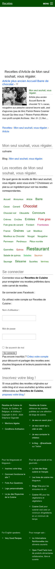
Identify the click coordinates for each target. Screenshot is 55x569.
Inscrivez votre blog (13, 468)
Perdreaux (21, 241)
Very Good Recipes (13, 538)
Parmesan (8, 241)
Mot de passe (8, 328)
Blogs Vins (36, 485)
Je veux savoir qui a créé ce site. (40, 427)
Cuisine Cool (37, 506)
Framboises (43, 224)
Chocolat (30, 205)
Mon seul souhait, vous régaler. (40, 91)
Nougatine (43, 236)
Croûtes (18, 219)
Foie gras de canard (13, 224)
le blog (35, 443)
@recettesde (45, 443)
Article (29, 199)
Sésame (20, 261)
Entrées (30, 219)
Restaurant (37, 248)
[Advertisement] (27, 36)
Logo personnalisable (14, 488)
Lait (28, 230)
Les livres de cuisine (41, 477)
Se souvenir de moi (15, 347)
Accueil (7, 199)
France (7, 230)
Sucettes (33, 261)
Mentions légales (12, 423)
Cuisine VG (37, 494)
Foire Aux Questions (14, 482)
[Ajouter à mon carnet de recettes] (17, 84)
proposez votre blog (13, 394)
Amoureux (18, 199)
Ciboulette (24, 212)
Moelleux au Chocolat (14, 236)
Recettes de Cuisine (10, 405)
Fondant (30, 224)
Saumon (38, 255)
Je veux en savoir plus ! (42, 420)
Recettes (7, 3)
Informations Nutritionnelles (39, 540)
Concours (38, 212)
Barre (39, 199)
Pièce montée (36, 241)
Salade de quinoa (12, 255)
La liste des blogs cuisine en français (40, 470)
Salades (27, 255)
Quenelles (8, 249)
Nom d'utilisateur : (11, 309)
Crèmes (7, 219)
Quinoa (19, 249)
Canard (16, 206)
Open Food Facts (39, 550)
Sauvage (8, 261)
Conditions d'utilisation (14, 428)
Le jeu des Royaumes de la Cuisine (14, 495)
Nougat (31, 236)
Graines (18, 230)
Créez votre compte (37, 356)
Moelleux (37, 230)
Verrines (45, 261)
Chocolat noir (10, 212)
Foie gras (44, 219)
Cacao (7, 206)
